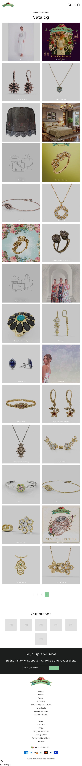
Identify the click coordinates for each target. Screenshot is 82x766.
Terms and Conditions (41, 738)
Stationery (41, 701)
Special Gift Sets (41, 715)
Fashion (41, 698)
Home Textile (41, 708)
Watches (41, 695)
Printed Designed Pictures (41, 705)
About (41, 721)
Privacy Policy (41, 735)
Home (35, 12)
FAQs (41, 728)
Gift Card (41, 725)
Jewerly (41, 691)
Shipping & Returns (41, 731)
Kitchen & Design (41, 711)
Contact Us (41, 741)
